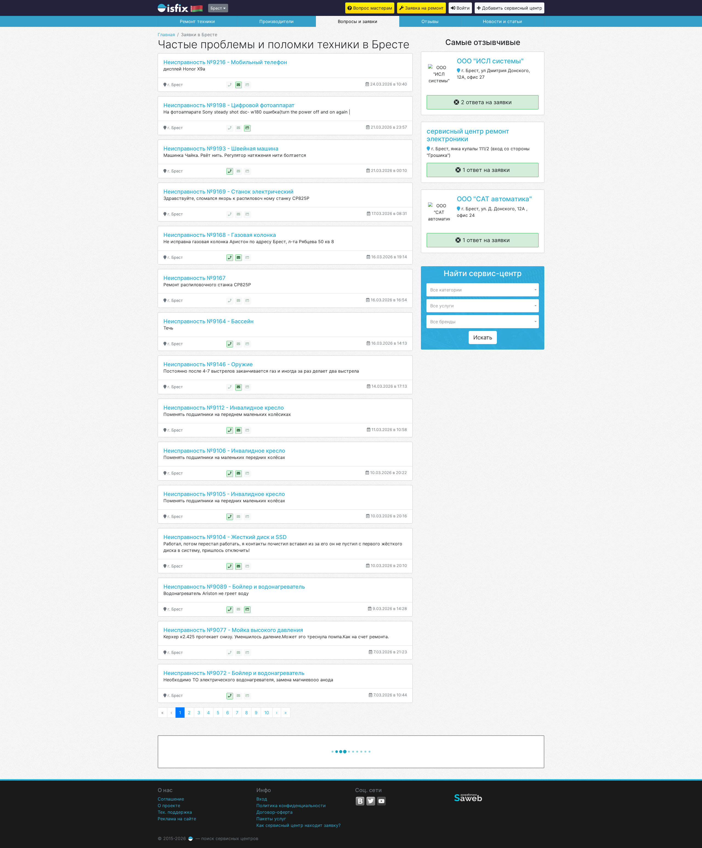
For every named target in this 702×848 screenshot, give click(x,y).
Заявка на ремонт (424, 8)
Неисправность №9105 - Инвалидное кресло (224, 494)
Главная (166, 34)
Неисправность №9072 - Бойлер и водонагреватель (233, 673)
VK (360, 801)
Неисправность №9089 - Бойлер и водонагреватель (234, 586)
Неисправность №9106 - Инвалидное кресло (224, 450)
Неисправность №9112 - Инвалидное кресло (223, 407)
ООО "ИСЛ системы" (490, 61)
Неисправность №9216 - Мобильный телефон (225, 62)
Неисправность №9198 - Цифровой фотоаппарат (229, 105)
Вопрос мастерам (372, 8)
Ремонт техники (197, 21)
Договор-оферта (274, 812)
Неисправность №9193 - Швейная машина (220, 148)
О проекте (169, 805)
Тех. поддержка (175, 812)
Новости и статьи (502, 21)
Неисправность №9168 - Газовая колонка (219, 235)
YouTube (381, 801)
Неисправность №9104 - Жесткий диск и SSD (225, 537)
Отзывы (429, 21)
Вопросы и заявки (357, 21)
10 (266, 712)
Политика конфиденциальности (291, 805)
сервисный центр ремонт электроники (468, 135)
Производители (276, 21)
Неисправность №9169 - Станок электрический (228, 191)
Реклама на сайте (177, 818)
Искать (482, 337)
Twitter (370, 801)
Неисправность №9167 (194, 278)
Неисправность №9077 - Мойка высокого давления (233, 630)
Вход (261, 799)
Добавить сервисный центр (512, 8)
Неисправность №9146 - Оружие (208, 364)
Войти (463, 8)
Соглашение (171, 799)
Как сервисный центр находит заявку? (298, 825)
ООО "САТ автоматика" (494, 199)
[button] (482, 289)
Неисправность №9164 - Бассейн (208, 321)
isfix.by (180, 8)
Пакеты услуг (271, 818)
